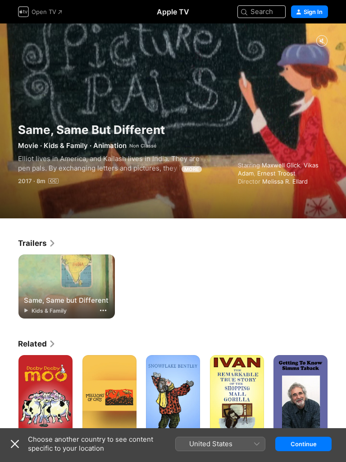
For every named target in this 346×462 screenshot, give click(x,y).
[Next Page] (337, 395)
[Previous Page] (9, 395)
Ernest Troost (276, 173)
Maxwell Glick (281, 165)
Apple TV (173, 11)
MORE (191, 169)
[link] (37, 243)
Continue (304, 444)
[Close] (15, 444)
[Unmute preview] (321, 41)
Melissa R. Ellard (285, 181)
